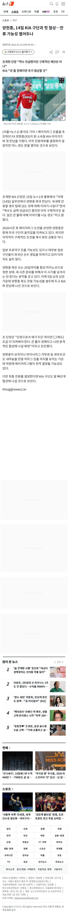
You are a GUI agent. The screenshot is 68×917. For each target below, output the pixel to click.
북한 (42, 835)
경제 (42, 828)
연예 (5, 747)
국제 (59, 828)
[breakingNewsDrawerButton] (57, 3)
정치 (8, 828)
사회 (25, 828)
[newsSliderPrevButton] (54, 662)
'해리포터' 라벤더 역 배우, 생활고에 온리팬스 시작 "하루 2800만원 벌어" (30, 715)
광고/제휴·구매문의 (26, 869)
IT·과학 (42, 842)
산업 (8, 842)
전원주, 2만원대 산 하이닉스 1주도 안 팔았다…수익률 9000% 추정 (31, 686)
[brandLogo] (8, 3)
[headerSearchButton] (51, 3)
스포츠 (5, 20)
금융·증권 (59, 835)
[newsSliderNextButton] (62, 662)
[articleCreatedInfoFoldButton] (35, 44)
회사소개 (10, 869)
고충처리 (58, 869)
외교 (25, 835)
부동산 (25, 842)
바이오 (59, 842)
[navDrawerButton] (63, 3)
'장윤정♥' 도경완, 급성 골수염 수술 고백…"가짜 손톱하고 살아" (30, 730)
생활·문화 (8, 848)
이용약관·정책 (44, 869)
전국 (8, 835)
